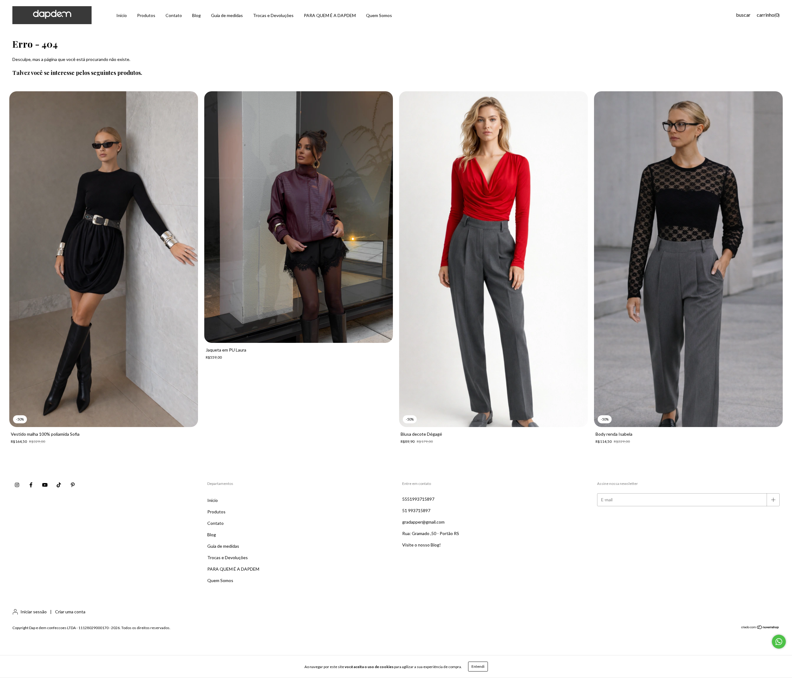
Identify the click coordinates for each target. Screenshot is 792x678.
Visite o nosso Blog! (421, 544)
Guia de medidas (227, 15)
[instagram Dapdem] (17, 485)
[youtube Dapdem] (45, 485)
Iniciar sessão (33, 611)
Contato (174, 15)
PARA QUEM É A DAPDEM (330, 15)
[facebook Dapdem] (31, 485)
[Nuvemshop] (760, 628)
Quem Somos (379, 15)
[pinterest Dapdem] (72, 485)
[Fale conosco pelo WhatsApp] (779, 642)
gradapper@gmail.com (423, 522)
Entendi (477, 666)
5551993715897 (418, 499)
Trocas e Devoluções (273, 15)
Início (121, 15)
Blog (196, 15)
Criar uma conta (70, 611)
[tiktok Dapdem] (58, 485)
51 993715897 (416, 510)
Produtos (146, 15)
